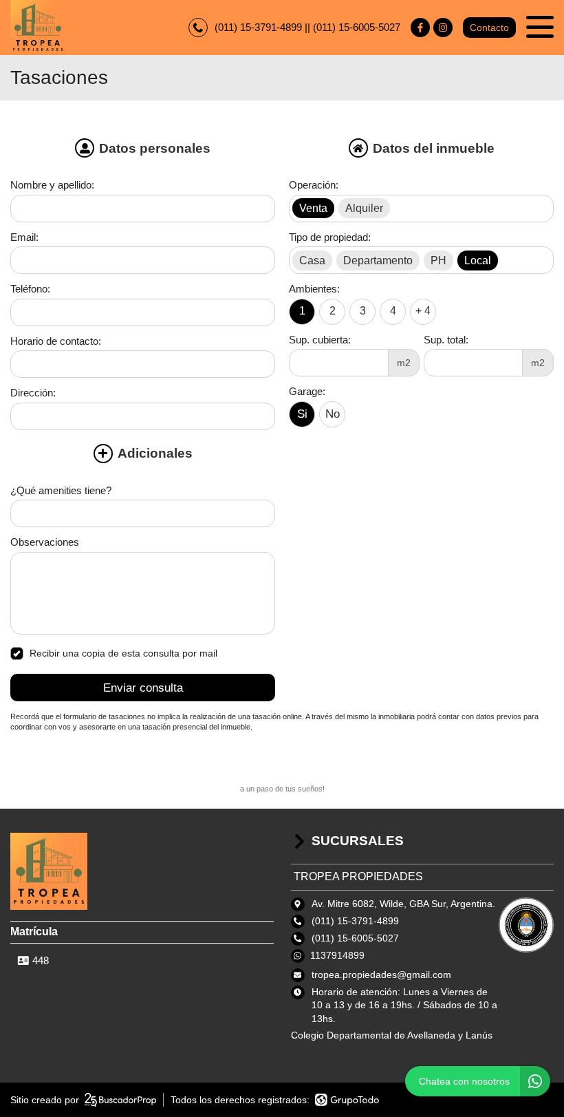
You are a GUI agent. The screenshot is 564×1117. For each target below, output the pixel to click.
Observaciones (44, 542)
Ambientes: (314, 289)
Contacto (489, 27)
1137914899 (337, 955)
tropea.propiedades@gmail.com (381, 974)
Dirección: (33, 392)
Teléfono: (30, 289)
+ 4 (423, 311)
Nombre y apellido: (52, 185)
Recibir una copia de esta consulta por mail (123, 653)
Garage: (307, 391)
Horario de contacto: (55, 341)
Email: (24, 237)
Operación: (313, 185)
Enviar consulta (143, 687)
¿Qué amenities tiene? (60, 490)
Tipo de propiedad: (330, 237)
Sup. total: (446, 339)
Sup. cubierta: (320, 339)
